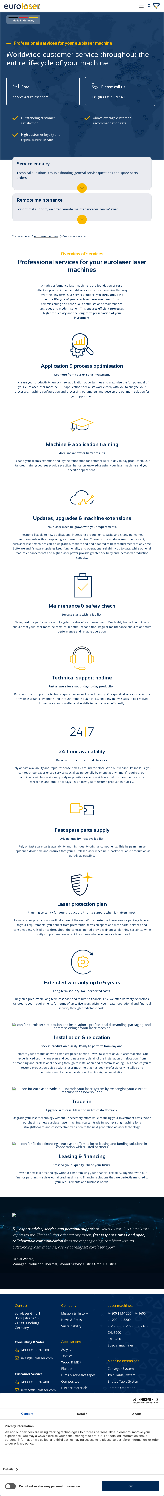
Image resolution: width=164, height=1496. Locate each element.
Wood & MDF (71, 1362)
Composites (70, 1381)
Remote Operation (122, 1388)
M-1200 (125, 1313)
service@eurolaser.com (30, 91)
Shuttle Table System (123, 1381)
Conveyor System (121, 1368)
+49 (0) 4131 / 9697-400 (109, 91)
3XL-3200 (114, 1339)
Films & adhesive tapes (78, 1375)
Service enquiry (77, 170)
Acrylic (66, 1349)
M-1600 (140, 1313)
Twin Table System (121, 1375)
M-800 (112, 1313)
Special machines (121, 1345)
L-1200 (112, 1320)
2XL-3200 (114, 1332)
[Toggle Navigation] (141, 6)
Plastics (67, 1368)
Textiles (67, 1356)
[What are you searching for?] (149, 5)
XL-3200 (143, 1326)
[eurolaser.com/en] (70, 6)
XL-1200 (113, 1326)
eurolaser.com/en (46, 236)
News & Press (71, 1320)
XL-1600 (128, 1326)
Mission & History (74, 1313)
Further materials (74, 1388)
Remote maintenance (68, 204)
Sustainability (71, 1326)
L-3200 (126, 1320)
